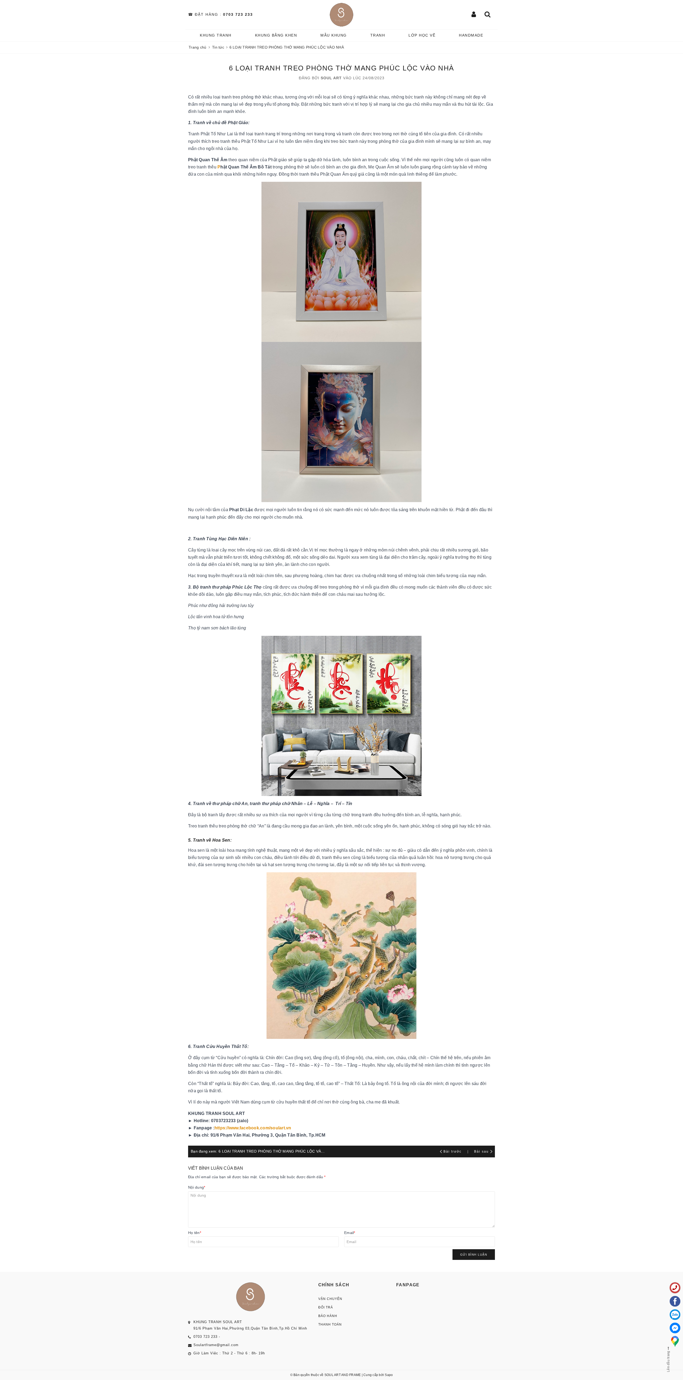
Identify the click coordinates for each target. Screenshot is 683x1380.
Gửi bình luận (473, 1254)
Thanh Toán (330, 1324)
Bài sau (481, 1151)
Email (349, 1233)
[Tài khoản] (474, 15)
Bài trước (453, 1151)
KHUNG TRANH (216, 35)
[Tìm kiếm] (488, 15)
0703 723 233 (238, 14)
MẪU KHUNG (333, 35)
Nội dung (196, 1187)
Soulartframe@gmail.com (216, 1345)
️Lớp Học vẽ (421, 35)
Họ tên (194, 1233)
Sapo (389, 1375)
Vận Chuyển (330, 1299)
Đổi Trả (325, 1307)
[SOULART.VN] (341, 15)
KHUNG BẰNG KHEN (276, 35)
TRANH (377, 35)
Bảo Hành (327, 1316)
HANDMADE (471, 35)
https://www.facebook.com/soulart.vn (253, 1128)
